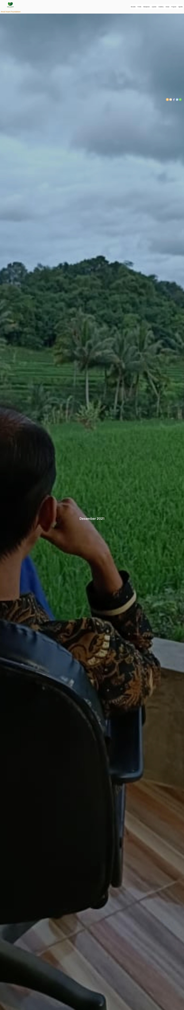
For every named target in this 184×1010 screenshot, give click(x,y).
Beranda (133, 6)
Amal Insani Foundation (10, 11)
